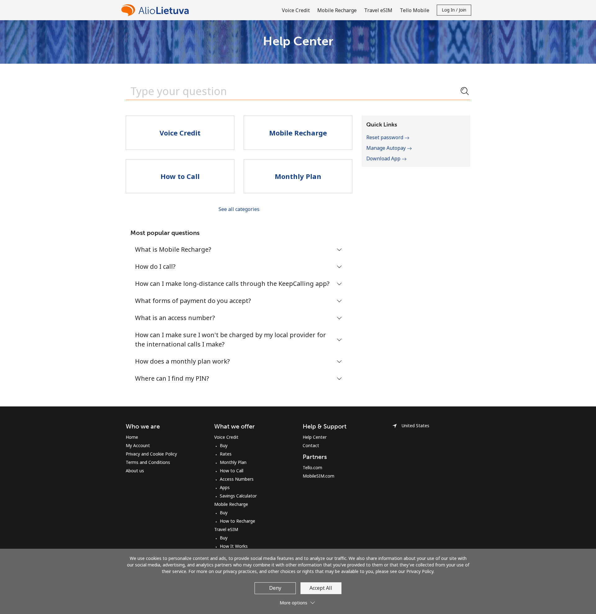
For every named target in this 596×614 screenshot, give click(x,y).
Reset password (385, 137)
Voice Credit (226, 437)
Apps (225, 487)
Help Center (315, 437)
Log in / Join (454, 10)
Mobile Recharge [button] (337, 10)
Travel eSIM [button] (378, 10)
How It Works (234, 546)
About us (135, 471)
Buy (224, 445)
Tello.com (312, 467)
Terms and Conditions (148, 462)
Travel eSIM (226, 529)
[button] (298, 600)
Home (132, 437)
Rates (226, 454)
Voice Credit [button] (296, 10)
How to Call (231, 471)
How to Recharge (237, 521)
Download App (384, 158)
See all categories (239, 209)
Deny (275, 587)
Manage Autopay (386, 147)
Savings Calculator (238, 496)
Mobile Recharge (231, 504)
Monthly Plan (233, 462)
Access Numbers (237, 479)
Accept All (320, 587)
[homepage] (156, 10)
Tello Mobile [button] (414, 10)
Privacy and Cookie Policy (151, 454)
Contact (311, 445)
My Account (138, 445)
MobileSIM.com (318, 476)
